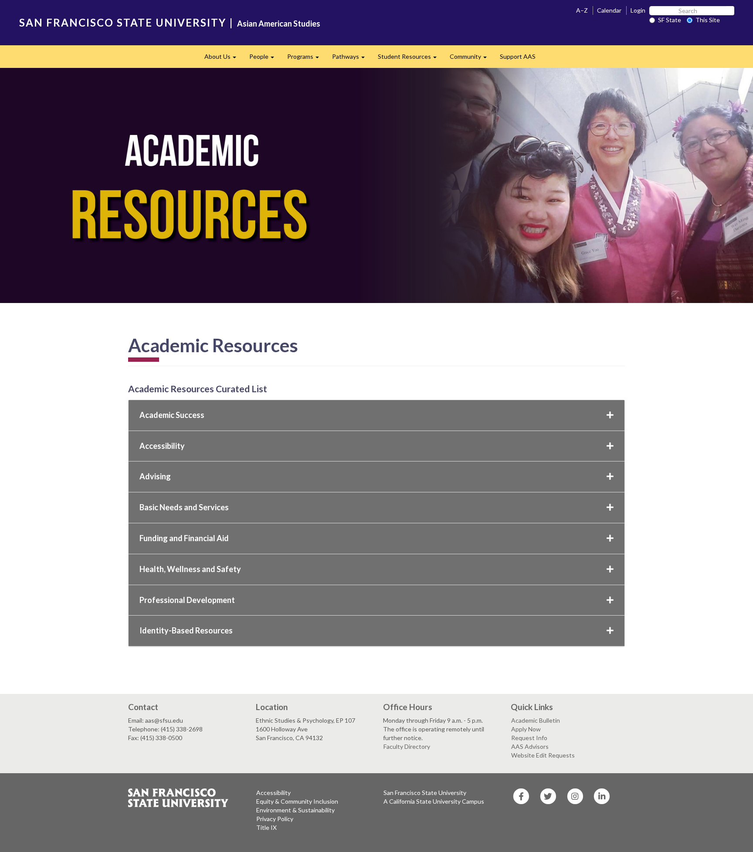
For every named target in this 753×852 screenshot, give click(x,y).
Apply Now (526, 729)
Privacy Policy (274, 818)
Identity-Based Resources (186, 630)
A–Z (582, 10)
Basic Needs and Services (184, 507)
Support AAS (518, 56)
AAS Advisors (530, 746)
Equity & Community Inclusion (297, 801)
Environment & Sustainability (295, 810)
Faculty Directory (406, 746)
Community (471, 59)
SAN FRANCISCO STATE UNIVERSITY (122, 22)
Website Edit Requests (543, 755)
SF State (669, 20)
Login (638, 10)
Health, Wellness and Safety (190, 569)
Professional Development (187, 600)
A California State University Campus (433, 801)
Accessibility (162, 446)
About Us (223, 59)
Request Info (529, 737)
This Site (707, 20)
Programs (306, 59)
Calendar (609, 10)
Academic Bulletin (535, 720)
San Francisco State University (424, 792)
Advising (155, 476)
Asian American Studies (278, 23)
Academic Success (171, 415)
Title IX (266, 827)
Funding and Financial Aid (184, 538)
